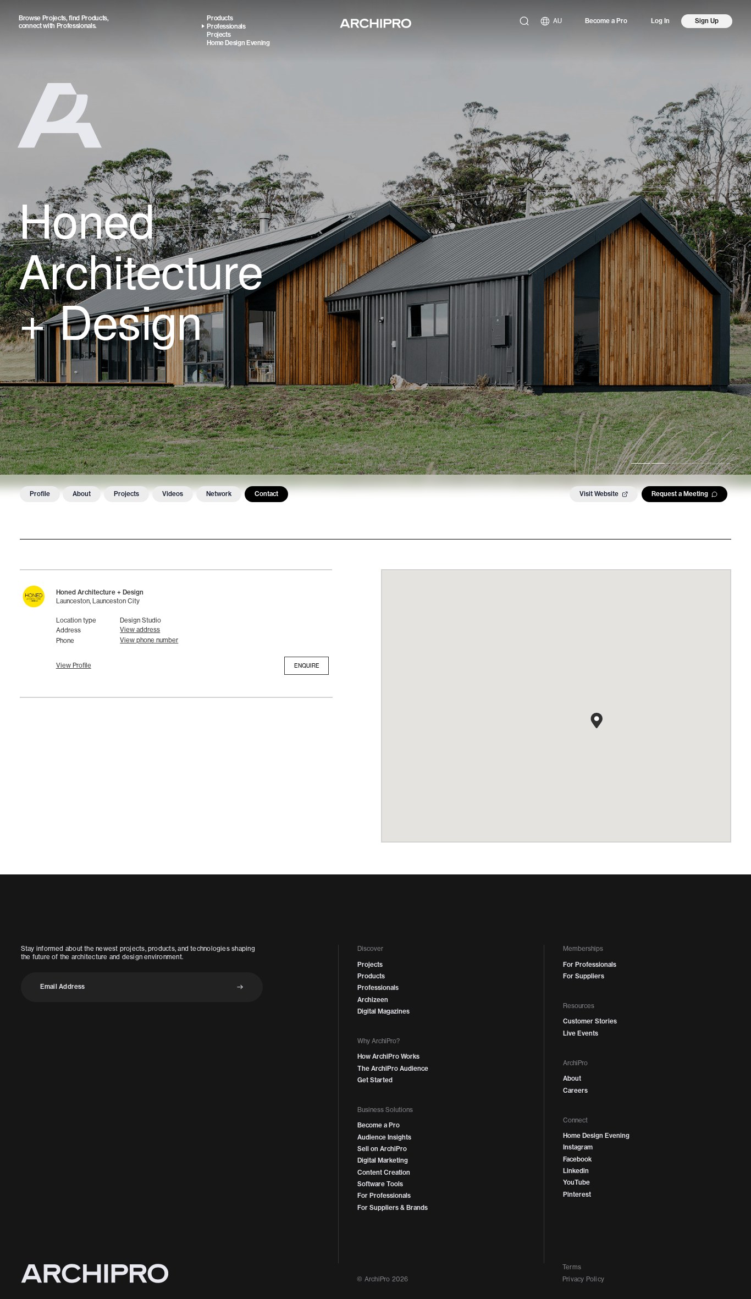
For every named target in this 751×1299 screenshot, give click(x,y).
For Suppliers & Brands (392, 1208)
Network (218, 494)
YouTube (576, 1182)
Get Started (375, 1080)
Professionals (76, 26)
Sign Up (707, 21)
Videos (172, 494)
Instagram (578, 1147)
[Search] (524, 21)
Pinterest (577, 1194)
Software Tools (380, 1184)
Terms (571, 1267)
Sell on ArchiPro (382, 1149)
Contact (266, 494)
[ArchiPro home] (375, 23)
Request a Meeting (679, 494)
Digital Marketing (382, 1160)
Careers (575, 1090)
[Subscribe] (240, 987)
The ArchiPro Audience (392, 1068)
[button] (73, 666)
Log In (660, 21)
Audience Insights (384, 1137)
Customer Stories (590, 1021)
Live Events (580, 1033)
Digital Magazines (383, 1011)
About (82, 494)
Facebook (577, 1159)
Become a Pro (606, 21)
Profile (40, 494)
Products (94, 18)
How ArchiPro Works (388, 1056)
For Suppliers (583, 976)
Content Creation (383, 1172)
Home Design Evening (238, 43)
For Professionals (384, 1195)
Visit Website (599, 494)
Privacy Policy (583, 1279)
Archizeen (372, 1000)
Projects (54, 18)
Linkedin (576, 1171)
